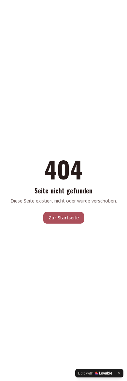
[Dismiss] (119, 373)
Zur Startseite (64, 218)
